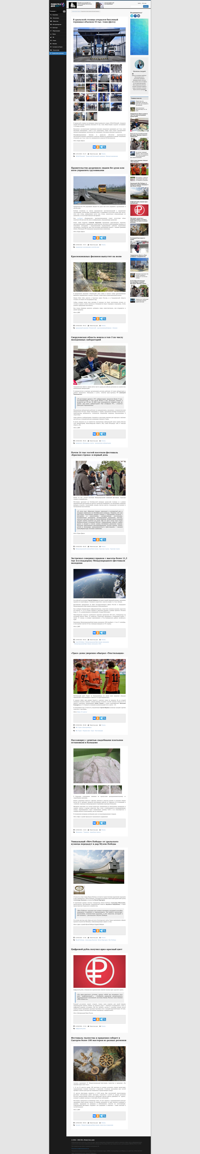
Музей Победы (80, 940)
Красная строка (115, 549)
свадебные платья (95, 832)
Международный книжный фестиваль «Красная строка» (93, 549)
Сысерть (78, 1125)
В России (144, 3)
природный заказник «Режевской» (86, 328)
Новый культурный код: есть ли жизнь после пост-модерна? (85, 4)
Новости (79, 11)
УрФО (139, 3)
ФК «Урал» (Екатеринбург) (83, 727)
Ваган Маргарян (103, 940)
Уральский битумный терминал (95, 156)
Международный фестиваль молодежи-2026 (87, 644)
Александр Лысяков (91, 940)
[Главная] (58, 6)
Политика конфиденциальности (80, 1148)
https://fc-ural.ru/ (82, 712)
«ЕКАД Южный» (80, 156)
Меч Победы (112, 940)
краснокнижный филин (104, 328)
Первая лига (86, 731)
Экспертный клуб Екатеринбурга (109, 3)
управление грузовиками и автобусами (87, 247)
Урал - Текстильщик (97, 731)
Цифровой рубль (81, 1028)
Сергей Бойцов (80, 642)
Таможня (86, 832)
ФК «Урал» (79, 731)
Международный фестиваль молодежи (97, 642)
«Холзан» (115, 328)
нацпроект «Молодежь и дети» (85, 443)
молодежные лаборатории (103, 443)
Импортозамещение (112, 156)
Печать (103, 154)
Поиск (146, 6)
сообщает (80, 218)
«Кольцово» (79, 832)
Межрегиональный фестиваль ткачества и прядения (97, 1125)
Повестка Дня (74, 11)
